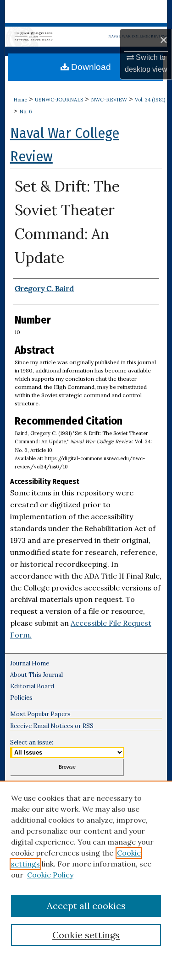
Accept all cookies (86, 905)
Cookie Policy (50, 874)
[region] (86, 869)
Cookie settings (86, 935)
